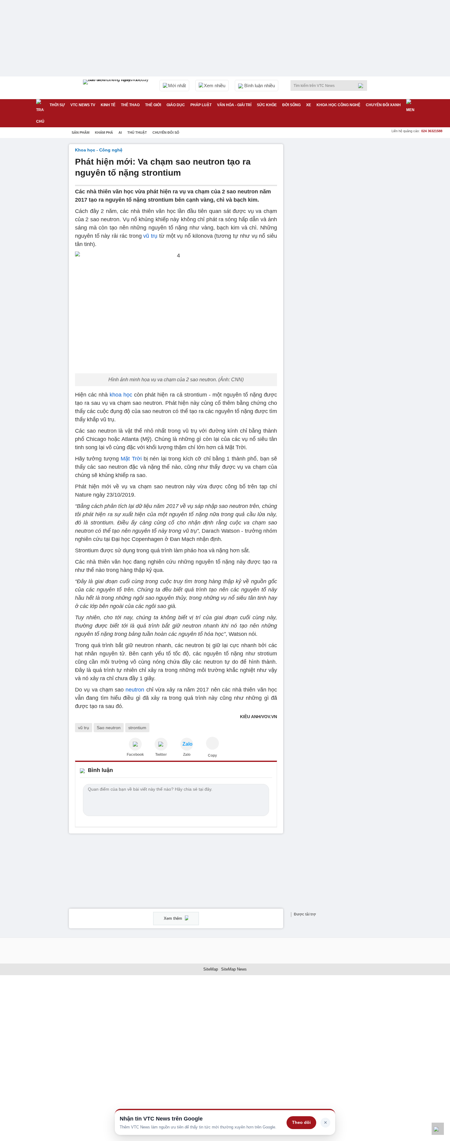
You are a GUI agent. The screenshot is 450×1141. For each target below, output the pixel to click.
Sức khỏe (267, 105)
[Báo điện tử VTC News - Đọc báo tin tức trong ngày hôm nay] (116, 87)
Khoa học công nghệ (338, 105)
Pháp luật (201, 105)
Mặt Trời (131, 459)
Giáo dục (176, 105)
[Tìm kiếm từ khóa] (362, 85)
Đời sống (291, 105)
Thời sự (57, 105)
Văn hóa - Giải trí (234, 105)
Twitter (161, 754)
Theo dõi (301, 1122)
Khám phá (104, 132)
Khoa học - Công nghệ (98, 149)
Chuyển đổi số (165, 132)
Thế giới (153, 105)
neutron (135, 690)
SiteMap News (234, 969)
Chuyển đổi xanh (383, 105)
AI (120, 132)
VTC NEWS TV (82, 105)
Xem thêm (173, 918)
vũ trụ (151, 236)
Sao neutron (109, 727)
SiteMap (210, 969)
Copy (212, 755)
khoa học (121, 395)
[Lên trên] (438, 1129)
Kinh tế (108, 105)
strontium (137, 727)
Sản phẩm (80, 132)
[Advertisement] (335, 236)
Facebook (135, 754)
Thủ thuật (137, 132)
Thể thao (130, 105)
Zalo (186, 754)
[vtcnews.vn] (135, 744)
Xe (308, 105)
